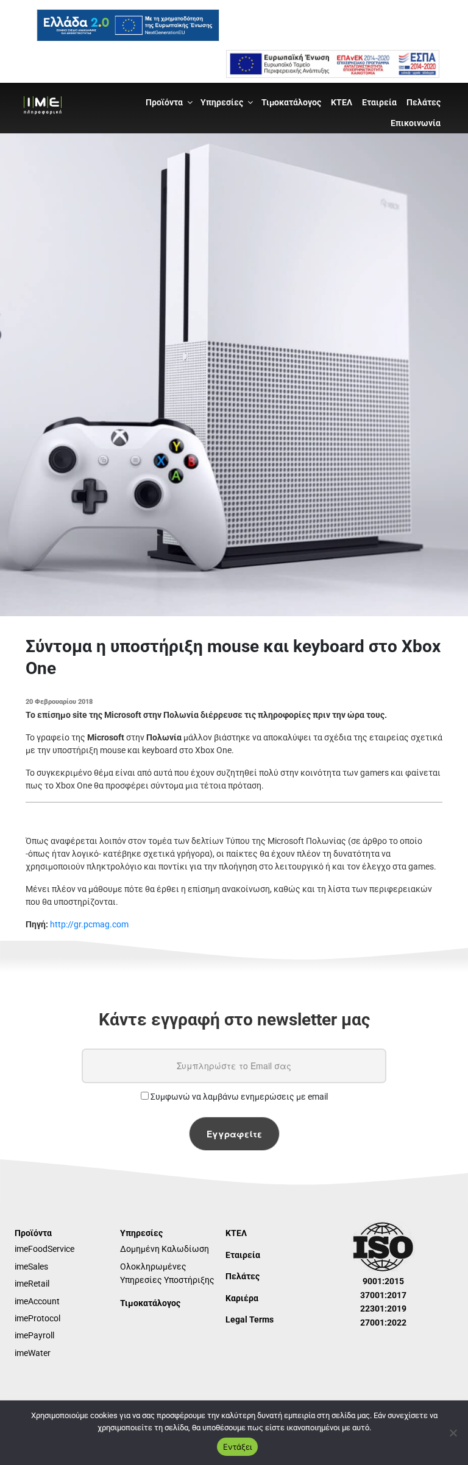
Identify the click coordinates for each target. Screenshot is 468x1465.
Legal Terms (249, 1319)
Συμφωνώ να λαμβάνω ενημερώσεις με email (238, 1096)
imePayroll (34, 1335)
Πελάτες (423, 102)
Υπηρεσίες (221, 102)
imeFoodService (44, 1249)
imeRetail (32, 1283)
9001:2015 (383, 1281)
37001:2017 (383, 1295)
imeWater (33, 1353)
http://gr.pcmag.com (89, 924)
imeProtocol (37, 1318)
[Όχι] (453, 1433)
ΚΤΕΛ (341, 102)
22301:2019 (383, 1308)
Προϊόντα (164, 102)
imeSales (31, 1266)
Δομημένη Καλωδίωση (164, 1249)
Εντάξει (237, 1447)
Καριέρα (241, 1298)
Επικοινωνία (416, 123)
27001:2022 (383, 1322)
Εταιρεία (379, 102)
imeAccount (37, 1301)
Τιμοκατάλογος (291, 102)
